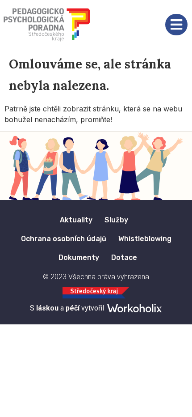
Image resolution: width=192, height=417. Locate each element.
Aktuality (76, 220)
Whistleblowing (144, 238)
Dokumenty (78, 257)
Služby (116, 220)
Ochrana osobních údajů (63, 238)
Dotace (124, 257)
